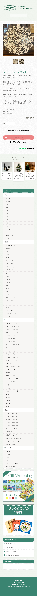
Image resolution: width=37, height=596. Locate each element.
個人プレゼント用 (10, 444)
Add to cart (18, 138)
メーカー (7, 319)
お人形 (7, 254)
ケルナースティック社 (12, 391)
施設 (6, 410)
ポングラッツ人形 (10, 354)
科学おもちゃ (9, 307)
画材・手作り (9, 300)
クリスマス (9, 460)
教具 (7, 304)
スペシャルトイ (9, 447)
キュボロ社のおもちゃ (12, 323)
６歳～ (7, 226)
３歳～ (7, 216)
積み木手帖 (9, 406)
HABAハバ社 (9, 363)
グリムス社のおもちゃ (12, 329)
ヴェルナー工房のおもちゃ (13, 344)
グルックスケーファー (12, 388)
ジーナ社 (8, 403)
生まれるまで (9, 198)
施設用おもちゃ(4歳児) (12, 425)
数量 (4, 123)
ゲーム (7, 294)
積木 (7, 285)
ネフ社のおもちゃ (10, 335)
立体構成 (8, 282)
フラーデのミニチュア (12, 351)
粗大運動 (8, 248)
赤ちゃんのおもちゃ (11, 245)
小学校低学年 (9, 229)
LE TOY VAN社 (10, 394)
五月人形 (8, 454)
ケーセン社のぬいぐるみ (12, 357)
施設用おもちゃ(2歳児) (12, 419)
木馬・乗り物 (9, 270)
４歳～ (7, 220)
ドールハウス (9, 260)
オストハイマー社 (10, 375)
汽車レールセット (10, 267)
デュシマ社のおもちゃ (12, 332)
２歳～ (7, 213)
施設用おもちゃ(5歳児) (12, 428)
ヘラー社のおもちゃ (11, 341)
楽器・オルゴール (10, 297)
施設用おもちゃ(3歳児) (12, 422)
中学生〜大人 (9, 235)
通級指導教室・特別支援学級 (14, 438)
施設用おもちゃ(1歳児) (12, 416)
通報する (32, 150)
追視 (7, 273)
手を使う (8, 276)
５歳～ (7, 223)
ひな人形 (8, 451)
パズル (7, 291)
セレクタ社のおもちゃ (12, 360)
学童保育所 (9, 431)
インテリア (9, 457)
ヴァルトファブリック (12, 381)
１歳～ (7, 210)
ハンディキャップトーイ (12, 441)
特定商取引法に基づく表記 (12, 555)
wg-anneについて (10, 543)
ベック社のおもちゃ (11, 338)
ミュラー (8, 385)
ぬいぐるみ (9, 257)
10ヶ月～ (8, 207)
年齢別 (7, 195)
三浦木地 (8, 400)
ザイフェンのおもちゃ (12, 348)
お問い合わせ (9, 547)
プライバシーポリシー (11, 551)
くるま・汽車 (9, 263)
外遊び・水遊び (10, 310)
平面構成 (8, 279)
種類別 (7, 242)
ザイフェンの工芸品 (11, 466)
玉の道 (7, 288)
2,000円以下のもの (11, 313)
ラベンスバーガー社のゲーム (14, 366)
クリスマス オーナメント (13, 463)
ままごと (8, 251)
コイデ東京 (9, 397)
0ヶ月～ (8, 201)
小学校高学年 (9, 232)
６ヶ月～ (8, 204)
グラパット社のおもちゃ (12, 326)
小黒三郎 (8, 372)
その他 (7, 238)
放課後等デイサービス (12, 435)
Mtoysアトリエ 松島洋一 (12, 378)
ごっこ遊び (9, 316)
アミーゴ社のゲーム (11, 369)
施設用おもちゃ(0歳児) (12, 413)
